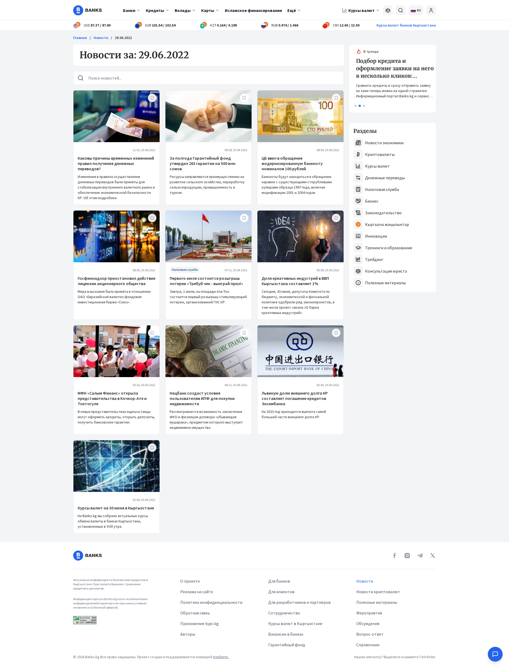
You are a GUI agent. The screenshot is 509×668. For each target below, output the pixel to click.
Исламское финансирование (253, 10)
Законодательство (383, 212)
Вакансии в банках (285, 634)
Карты (207, 10)
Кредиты (155, 10)
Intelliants (221, 656)
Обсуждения (367, 623)
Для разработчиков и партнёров (299, 602)
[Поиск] (400, 10)
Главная (80, 37)
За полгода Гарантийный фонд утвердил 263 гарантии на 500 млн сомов (202, 163)
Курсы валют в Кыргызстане (295, 623)
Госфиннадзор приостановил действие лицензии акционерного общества (116, 281)
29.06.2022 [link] (123, 37)
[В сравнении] (388, 10)
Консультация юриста (386, 271)
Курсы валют (361, 10)
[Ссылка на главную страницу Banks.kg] (87, 10)
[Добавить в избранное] (152, 98)
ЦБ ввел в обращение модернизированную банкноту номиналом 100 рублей (292, 163)
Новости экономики (384, 142)
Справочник (367, 644)
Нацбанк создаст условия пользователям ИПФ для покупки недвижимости (202, 398)
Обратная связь (195, 612)
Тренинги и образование (388, 247)
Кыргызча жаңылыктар (387, 224)
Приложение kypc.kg (199, 623)
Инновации (376, 236)
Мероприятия (369, 612)
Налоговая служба (382, 189)
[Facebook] (394, 555)
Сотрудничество (284, 612)
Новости (101, 37)
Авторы (187, 634)
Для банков (279, 581)
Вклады (183, 10)
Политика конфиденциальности (211, 602)
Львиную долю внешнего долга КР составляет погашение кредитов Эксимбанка (295, 398)
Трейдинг (374, 259)
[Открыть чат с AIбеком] (495, 654)
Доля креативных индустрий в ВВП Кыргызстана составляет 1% (295, 281)
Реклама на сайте (196, 591)
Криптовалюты (380, 154)
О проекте (190, 581)
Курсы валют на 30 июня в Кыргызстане (116, 507)
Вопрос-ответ (370, 634)
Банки (129, 10)
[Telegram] (420, 555)
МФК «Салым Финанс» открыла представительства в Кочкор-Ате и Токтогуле (112, 398)
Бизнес (371, 201)
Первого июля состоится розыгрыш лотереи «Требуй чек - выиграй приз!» (206, 281)
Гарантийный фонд (286, 644)
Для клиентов (281, 591)
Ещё (291, 10)
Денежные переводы (385, 177)
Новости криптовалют (378, 591)
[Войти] (431, 10)
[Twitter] (432, 555)
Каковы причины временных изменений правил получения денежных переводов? (116, 163)
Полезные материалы (385, 282)
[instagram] (407, 555)
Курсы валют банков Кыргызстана (406, 25)
